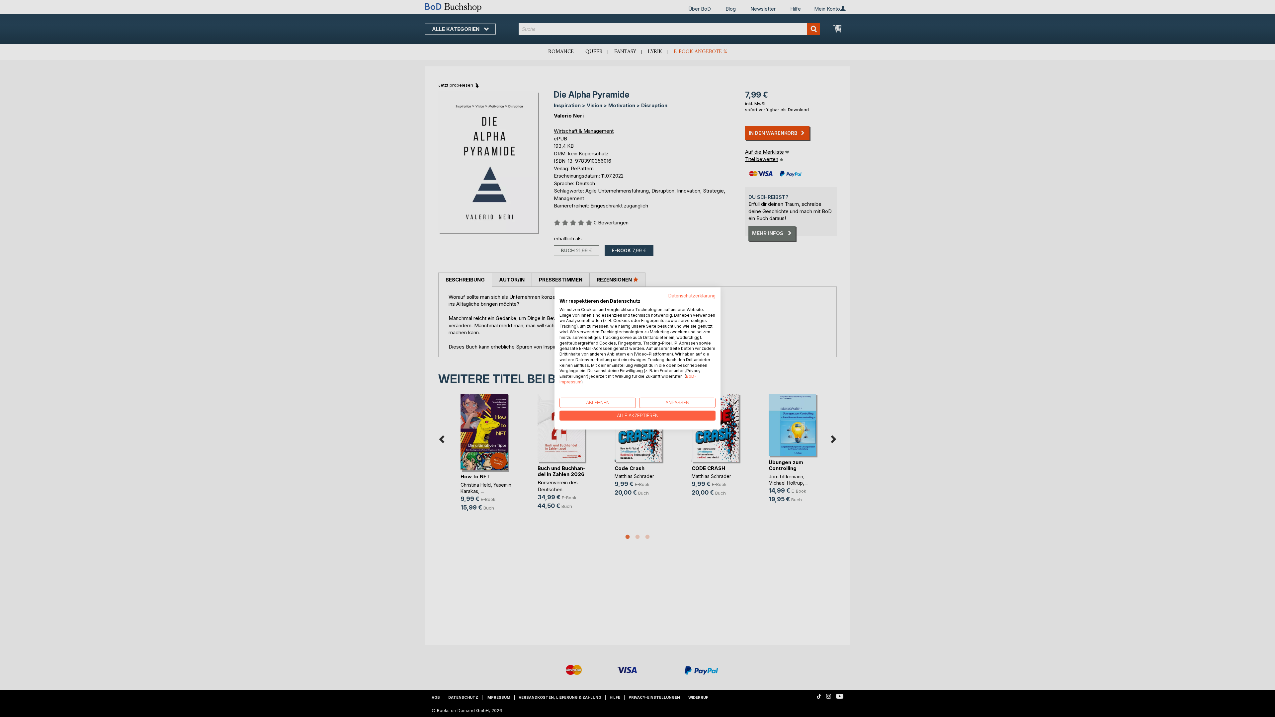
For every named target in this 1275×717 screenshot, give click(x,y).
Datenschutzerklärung (692, 295)
